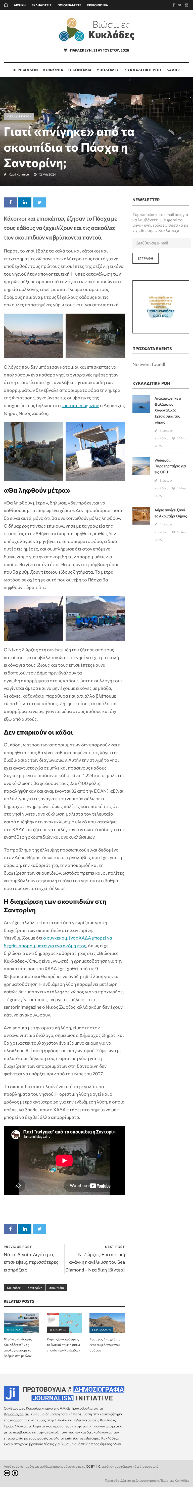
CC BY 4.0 (93, 1466)
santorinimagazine (80, 405)
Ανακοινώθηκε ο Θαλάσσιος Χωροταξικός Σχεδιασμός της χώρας (168, 410)
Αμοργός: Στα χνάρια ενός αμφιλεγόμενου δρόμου (105, 1344)
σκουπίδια (56, 1287)
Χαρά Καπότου (19, 174)
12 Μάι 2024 (47, 174)
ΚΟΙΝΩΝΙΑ (53, 70)
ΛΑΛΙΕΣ (173, 70)
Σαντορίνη (35, 1287)
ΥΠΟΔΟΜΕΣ (108, 70)
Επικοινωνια (97, 5)
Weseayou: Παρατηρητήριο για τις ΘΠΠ (170, 466)
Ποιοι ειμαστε (69, 5)
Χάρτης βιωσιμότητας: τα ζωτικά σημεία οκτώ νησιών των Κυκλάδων (63, 1344)
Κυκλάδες (14, 1287)
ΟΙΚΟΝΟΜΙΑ (80, 70)
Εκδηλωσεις (42, 5)
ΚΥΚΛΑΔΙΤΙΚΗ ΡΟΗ (142, 70)
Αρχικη (20, 5)
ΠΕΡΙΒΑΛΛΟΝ (25, 70)
